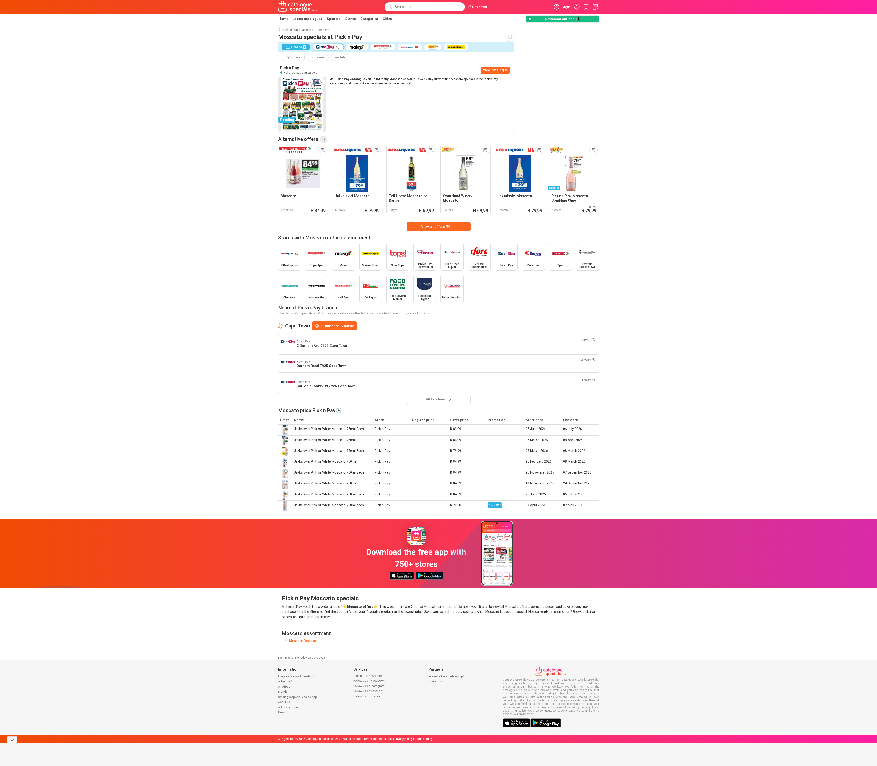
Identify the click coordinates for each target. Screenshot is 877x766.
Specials (333, 19)
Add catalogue (288, 707)
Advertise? (285, 681)
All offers (291, 29)
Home (283, 19)
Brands (283, 691)
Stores (350, 19)
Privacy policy (403, 739)
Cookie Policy (423, 739)
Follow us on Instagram (368, 686)
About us (284, 702)
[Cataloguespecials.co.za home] (297, 7)
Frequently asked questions (296, 676)
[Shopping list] (595, 7)
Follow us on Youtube (367, 691)
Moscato (307, 29)
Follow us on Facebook (369, 680)
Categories (369, 19)
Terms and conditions (378, 739)
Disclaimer (354, 739)
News (282, 712)
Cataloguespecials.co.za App (297, 697)
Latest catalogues (307, 19)
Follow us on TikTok (367, 696)
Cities (387, 19)
